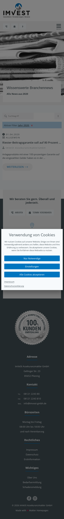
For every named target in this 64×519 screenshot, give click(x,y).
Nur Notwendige (32, 258)
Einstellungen (32, 266)
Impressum (9, 281)
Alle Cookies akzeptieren (32, 274)
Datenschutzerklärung (14, 286)
